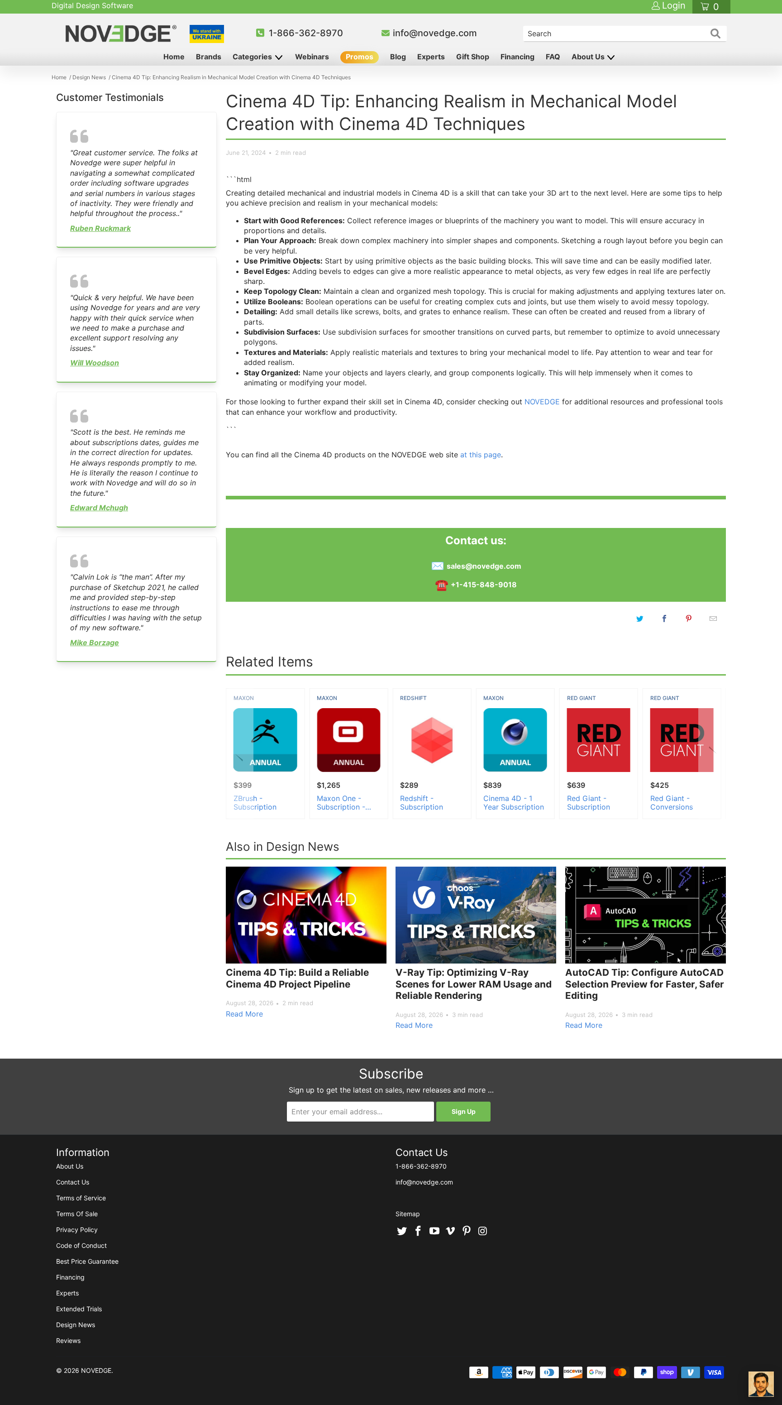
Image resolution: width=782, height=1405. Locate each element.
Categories (253, 56)
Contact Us (72, 1182)
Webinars (312, 56)
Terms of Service (81, 1198)
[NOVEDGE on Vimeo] (451, 1231)
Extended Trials (79, 1309)
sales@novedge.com (484, 566)
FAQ (553, 56)
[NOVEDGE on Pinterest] (467, 1231)
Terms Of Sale (77, 1214)
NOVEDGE (542, 401)
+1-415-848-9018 (484, 584)
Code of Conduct (81, 1245)
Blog (398, 56)
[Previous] (241, 753)
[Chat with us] (761, 1384)
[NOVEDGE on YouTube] (434, 1231)
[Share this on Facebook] (664, 618)
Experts (431, 56)
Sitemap (408, 1214)
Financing (517, 56)
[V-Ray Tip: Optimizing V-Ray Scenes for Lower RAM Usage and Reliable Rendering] (476, 915)
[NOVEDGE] (122, 33)
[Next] (710, 753)
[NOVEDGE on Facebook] (418, 1231)
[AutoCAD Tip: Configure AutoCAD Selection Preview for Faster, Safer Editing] (645, 915)
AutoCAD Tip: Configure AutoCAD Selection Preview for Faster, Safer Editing (644, 984)
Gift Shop (472, 56)
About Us (589, 56)
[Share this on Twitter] (640, 618)
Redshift (413, 698)
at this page (480, 454)
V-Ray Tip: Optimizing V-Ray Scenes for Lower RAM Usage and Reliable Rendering (474, 984)
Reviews (68, 1340)
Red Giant (581, 698)
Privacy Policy (77, 1229)
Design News (75, 1324)
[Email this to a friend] (713, 618)
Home (174, 56)
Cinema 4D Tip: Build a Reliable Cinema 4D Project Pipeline (297, 978)
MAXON (244, 698)
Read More (244, 1013)
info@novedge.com (435, 33)
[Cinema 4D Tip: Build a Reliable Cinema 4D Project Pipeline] (306, 915)
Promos (359, 56)
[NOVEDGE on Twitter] (402, 1231)
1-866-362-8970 (306, 33)
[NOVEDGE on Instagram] (483, 1231)
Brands (208, 56)
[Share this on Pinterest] (689, 618)
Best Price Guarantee (87, 1261)
